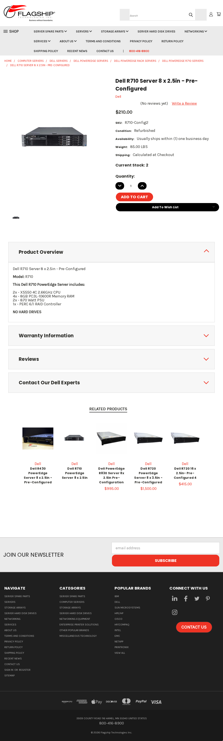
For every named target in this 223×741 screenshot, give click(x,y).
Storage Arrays (113, 31)
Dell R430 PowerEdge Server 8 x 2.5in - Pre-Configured (38, 475)
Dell (117, 601)
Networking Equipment (74, 618)
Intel (118, 630)
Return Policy (172, 41)
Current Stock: (131, 165)
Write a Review (184, 103)
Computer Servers (71, 601)
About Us (67, 41)
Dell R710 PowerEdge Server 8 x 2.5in (75, 473)
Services (41, 41)
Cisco (118, 618)
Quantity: (125, 176)
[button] (194, 627)
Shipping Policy (46, 51)
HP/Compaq (122, 624)
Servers (82, 31)
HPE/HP (119, 613)
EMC (117, 635)
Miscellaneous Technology (78, 635)
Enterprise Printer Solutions (79, 624)
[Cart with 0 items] (218, 14)
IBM (117, 596)
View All (120, 652)
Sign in (9, 669)
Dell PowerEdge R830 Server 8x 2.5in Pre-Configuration (111, 475)
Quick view (38, 438)
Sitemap (9, 675)
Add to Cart (111, 445)
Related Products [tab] (108, 409)
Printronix (122, 647)
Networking (194, 31)
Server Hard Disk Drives (156, 31)
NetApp (119, 641)
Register (24, 669)
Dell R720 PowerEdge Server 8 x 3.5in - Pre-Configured (148, 475)
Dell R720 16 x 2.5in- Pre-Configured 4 (185, 473)
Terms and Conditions (103, 41)
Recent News (77, 51)
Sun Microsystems (127, 607)
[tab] (111, 252)
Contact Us (105, 51)
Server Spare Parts (49, 31)
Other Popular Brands (74, 630)
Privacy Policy (141, 41)
